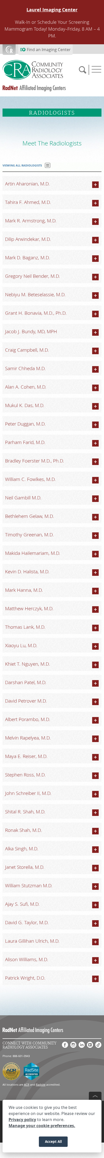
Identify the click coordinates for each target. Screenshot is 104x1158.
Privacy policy (22, 1119)
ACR (26, 1084)
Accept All (53, 1141)
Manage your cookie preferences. (42, 1125)
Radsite (40, 1084)
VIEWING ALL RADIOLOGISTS (22, 165)
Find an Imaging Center (49, 49)
